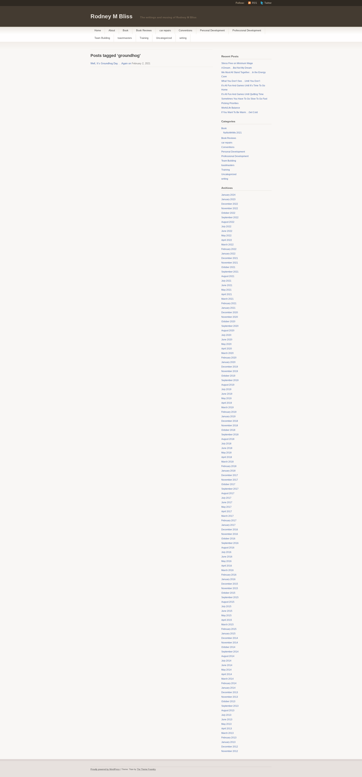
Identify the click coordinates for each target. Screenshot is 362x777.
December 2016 (229, 529)
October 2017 (228, 484)
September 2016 (230, 543)
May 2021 (226, 290)
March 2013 (227, 733)
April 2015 (226, 620)
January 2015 (228, 633)
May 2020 (226, 344)
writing (182, 38)
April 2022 (226, 240)
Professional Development (246, 30)
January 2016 (228, 579)
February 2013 (228, 737)
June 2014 (226, 665)
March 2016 (227, 570)
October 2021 (228, 267)
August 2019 (227, 385)
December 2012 (229, 746)
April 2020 (226, 348)
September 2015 (230, 597)
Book (125, 30)
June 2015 (226, 611)
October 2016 (228, 538)
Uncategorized (164, 38)
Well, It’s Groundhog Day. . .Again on (110, 63)
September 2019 (230, 380)
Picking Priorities (230, 103)
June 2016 (226, 556)
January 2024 (228, 195)
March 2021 (227, 299)
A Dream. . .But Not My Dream (236, 68)
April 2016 (226, 565)
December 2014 (229, 638)
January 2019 (228, 416)
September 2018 (230, 434)
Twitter (268, 3)
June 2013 (226, 719)
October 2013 (228, 701)
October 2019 (228, 375)
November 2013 (229, 697)
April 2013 (226, 728)
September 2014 (230, 651)
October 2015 (228, 593)
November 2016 (229, 534)
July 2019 (226, 389)
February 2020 (228, 357)
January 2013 (228, 742)
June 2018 (226, 448)
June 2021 (226, 285)
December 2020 (229, 312)
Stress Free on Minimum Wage (237, 63)
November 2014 (229, 642)
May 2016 (226, 561)
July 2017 (226, 498)
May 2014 (226, 669)
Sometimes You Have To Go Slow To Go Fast (244, 98)
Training (144, 38)
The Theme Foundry (146, 769)
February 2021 (228, 303)
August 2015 (227, 602)
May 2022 (226, 235)
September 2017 (230, 489)
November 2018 (229, 425)
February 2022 (228, 249)
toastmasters (125, 38)
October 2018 (228, 430)
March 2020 (227, 353)
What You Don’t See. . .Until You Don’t (240, 81)
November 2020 (229, 317)
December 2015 (229, 584)
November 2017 (229, 479)
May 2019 (226, 398)
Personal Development (212, 30)
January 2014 (228, 688)
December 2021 (229, 258)
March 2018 (227, 461)
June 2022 (226, 231)
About (112, 30)
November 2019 (229, 371)
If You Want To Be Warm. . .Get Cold (239, 112)
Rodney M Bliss (111, 16)
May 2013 (226, 724)
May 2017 (226, 507)
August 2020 (227, 330)
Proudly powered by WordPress (105, 769)
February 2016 (228, 574)
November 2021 (229, 262)
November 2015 (229, 588)
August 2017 (227, 493)
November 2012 (229, 751)
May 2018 (226, 452)
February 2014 (228, 683)
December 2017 (229, 475)
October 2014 (228, 647)
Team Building (102, 38)
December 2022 (229, 204)
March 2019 (227, 407)
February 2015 (228, 629)
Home (97, 30)
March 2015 (227, 624)
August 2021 (227, 276)
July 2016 (226, 552)
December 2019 (229, 366)
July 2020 (226, 335)
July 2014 (226, 660)
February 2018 (228, 466)
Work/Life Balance (230, 107)
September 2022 (230, 217)
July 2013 (226, 715)
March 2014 (227, 678)
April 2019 (226, 403)
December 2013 (229, 692)
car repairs (165, 30)
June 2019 (226, 394)
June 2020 (226, 339)
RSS (254, 3)
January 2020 (228, 362)
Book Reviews (144, 30)
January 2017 (228, 525)
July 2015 (226, 606)
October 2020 (228, 321)
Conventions (185, 30)
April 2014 (226, 674)
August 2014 (227, 656)
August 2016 (227, 547)
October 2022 (228, 213)
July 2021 (226, 280)
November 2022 (229, 208)
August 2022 (227, 222)
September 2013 (230, 706)
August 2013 (227, 710)
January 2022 (228, 253)
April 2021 (226, 294)
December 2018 (229, 421)
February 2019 (228, 412)
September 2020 (230, 326)
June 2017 (226, 502)
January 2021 (228, 308)
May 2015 (226, 615)
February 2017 (228, 520)
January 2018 (228, 470)
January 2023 (228, 199)
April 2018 (226, 457)
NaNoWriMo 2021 (232, 132)
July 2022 (226, 226)
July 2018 (226, 443)
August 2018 (227, 439)
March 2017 (227, 516)
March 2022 (227, 244)
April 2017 (226, 511)
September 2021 (230, 271)
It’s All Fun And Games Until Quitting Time (242, 94)
